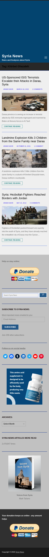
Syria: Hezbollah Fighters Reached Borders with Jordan (23, 196)
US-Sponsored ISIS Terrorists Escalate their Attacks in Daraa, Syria (21, 81)
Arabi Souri (8, 89)
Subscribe (10, 327)
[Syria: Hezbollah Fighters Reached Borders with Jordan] (24, 215)
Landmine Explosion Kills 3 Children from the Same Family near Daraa (24, 139)
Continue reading (12, 126)
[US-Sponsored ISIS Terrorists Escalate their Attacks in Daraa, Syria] (24, 102)
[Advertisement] (24, 26)
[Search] (43, 295)
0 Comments (34, 203)
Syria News (12, 56)
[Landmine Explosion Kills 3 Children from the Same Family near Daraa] (24, 158)
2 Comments (37, 89)
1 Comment (38, 146)
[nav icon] (45, 57)
